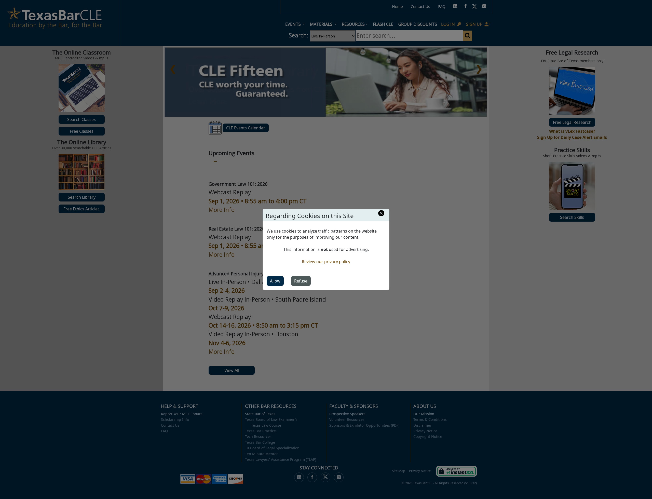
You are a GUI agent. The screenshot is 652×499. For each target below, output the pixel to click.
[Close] (381, 213)
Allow (275, 281)
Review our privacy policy (326, 261)
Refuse (300, 281)
